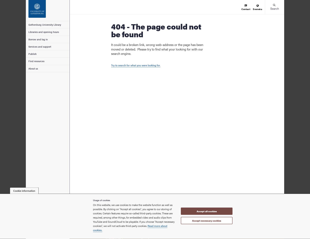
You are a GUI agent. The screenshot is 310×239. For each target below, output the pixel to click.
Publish (32, 53)
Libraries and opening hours (43, 32)
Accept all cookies (207, 211)
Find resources (36, 61)
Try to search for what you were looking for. (135, 65)
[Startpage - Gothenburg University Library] (48, 10)
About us (33, 68)
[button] (274, 7)
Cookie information (24, 191)
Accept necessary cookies (206, 220)
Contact (245, 9)
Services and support (39, 46)
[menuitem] (246, 7)
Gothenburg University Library (44, 24)
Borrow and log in (38, 39)
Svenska (257, 9)
